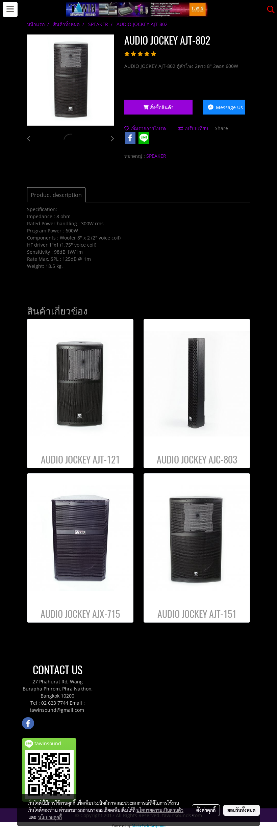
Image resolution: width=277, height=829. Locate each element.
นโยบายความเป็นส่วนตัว (159, 810)
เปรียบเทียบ (195, 128)
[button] (268, 9)
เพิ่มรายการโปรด (147, 128)
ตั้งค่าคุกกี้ (206, 810)
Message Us (229, 107)
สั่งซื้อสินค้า (161, 107)
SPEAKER (156, 156)
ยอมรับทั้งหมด (241, 810)
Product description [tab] (56, 195)
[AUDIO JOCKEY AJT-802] (70, 80)
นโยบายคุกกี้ (50, 817)
